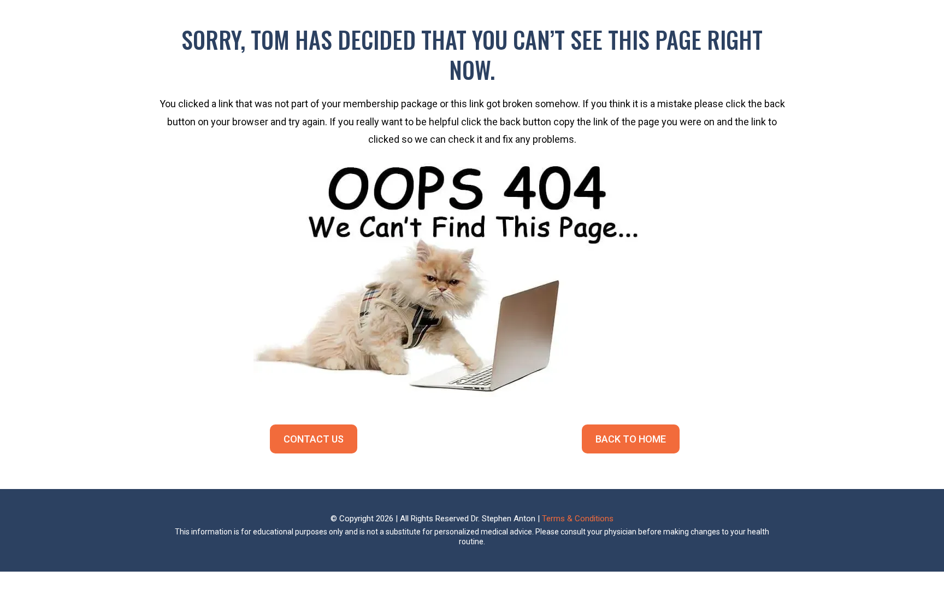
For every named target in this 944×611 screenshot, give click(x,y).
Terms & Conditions (577, 518)
